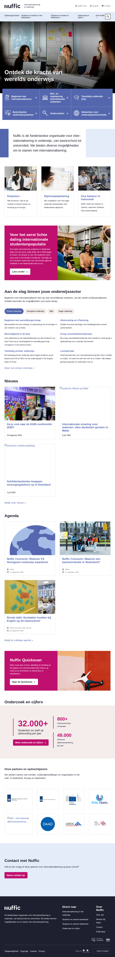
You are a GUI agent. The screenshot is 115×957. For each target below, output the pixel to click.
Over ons (100, 915)
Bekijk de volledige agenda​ (17, 640)
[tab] (14, 311)
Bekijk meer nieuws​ (14, 502)
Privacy (42, 951)
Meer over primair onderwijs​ (18, 368)
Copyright (24, 951)
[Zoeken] (107, 16)
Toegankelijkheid (11, 951)
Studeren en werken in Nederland (60, 17)
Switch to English (103, 951)
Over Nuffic (100, 15)
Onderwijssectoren (11, 15)
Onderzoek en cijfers (83, 17)
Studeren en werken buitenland (75, 919)
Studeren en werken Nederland (75, 924)
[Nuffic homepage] (12, 6)
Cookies (33, 951)
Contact (99, 927)
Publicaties (100, 932)
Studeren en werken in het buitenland (31, 17)
